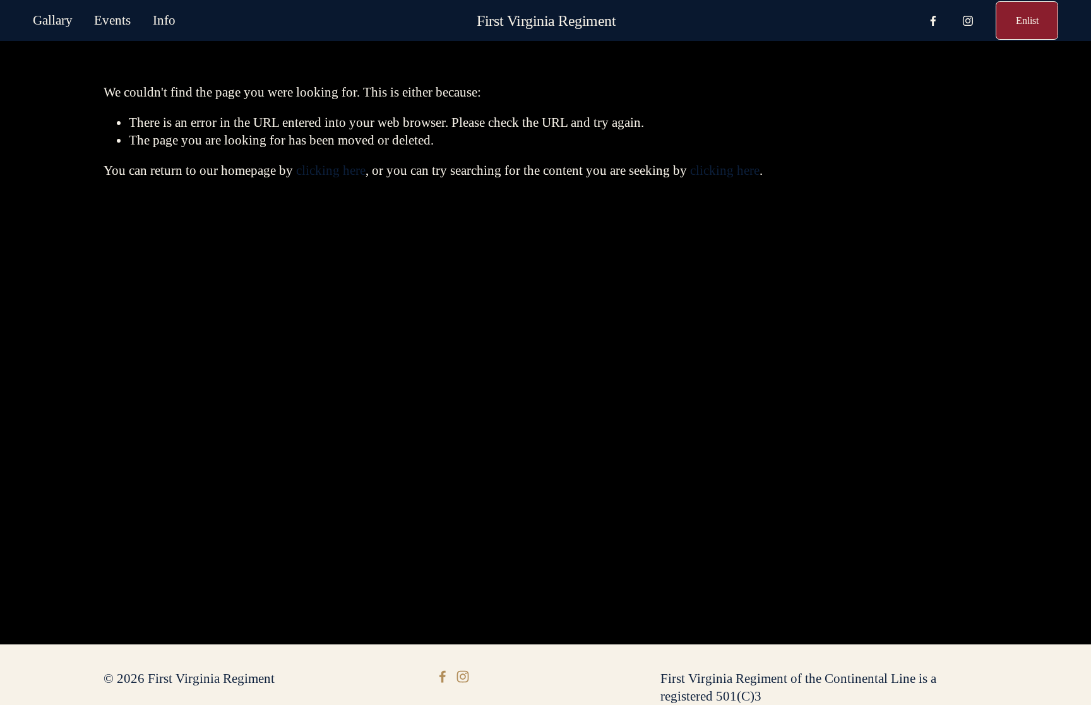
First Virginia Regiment (546, 20)
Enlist (1027, 20)
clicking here (331, 170)
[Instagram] (968, 21)
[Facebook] (933, 21)
